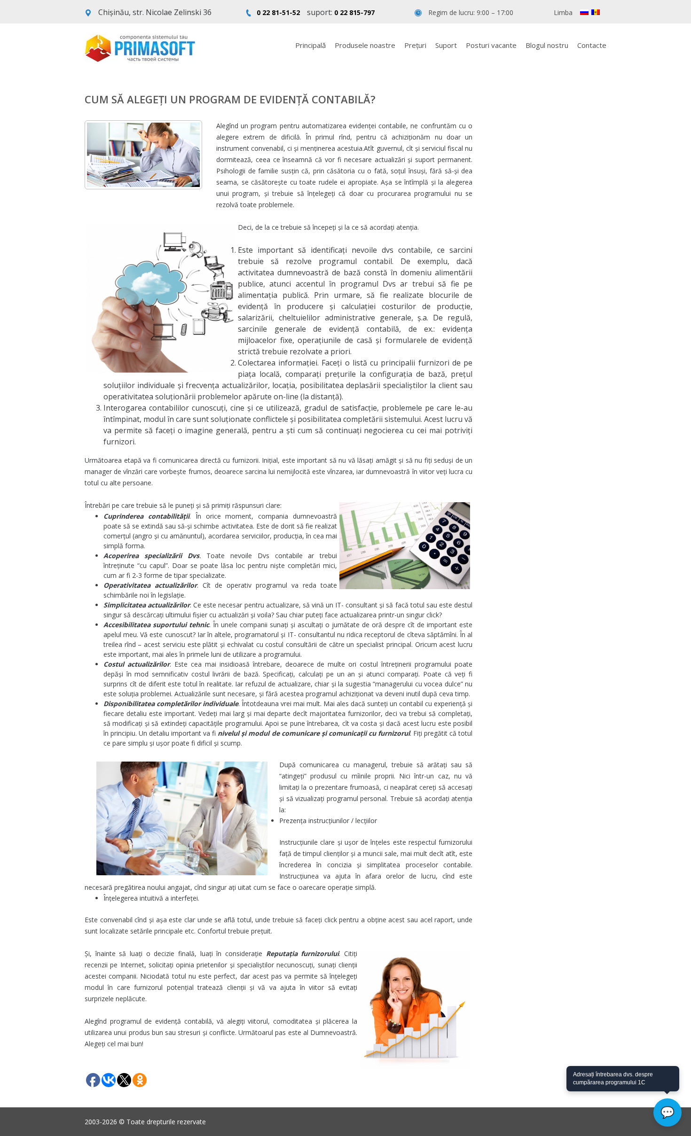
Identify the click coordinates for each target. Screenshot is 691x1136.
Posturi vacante (491, 45)
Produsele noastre (365, 45)
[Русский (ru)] (584, 12)
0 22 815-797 (354, 12)
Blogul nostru (547, 45)
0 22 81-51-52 (278, 12)
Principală (310, 45)
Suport (446, 45)
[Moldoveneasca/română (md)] (595, 12)
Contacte (591, 45)
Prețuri (415, 45)
